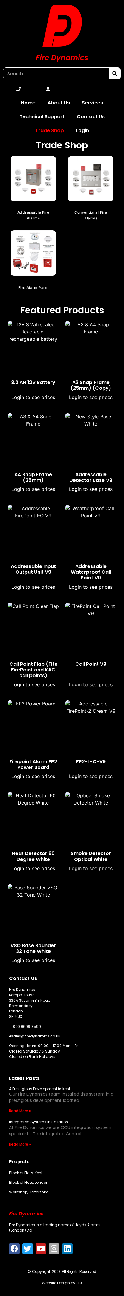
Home (28, 102)
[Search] (115, 73)
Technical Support (42, 116)
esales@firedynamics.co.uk (34, 1036)
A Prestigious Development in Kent (39, 1088)
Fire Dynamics (62, 58)
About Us (59, 102)
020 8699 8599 (27, 1026)
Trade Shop (49, 130)
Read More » (20, 1110)
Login (82, 130)
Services (92, 102)
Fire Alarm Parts (33, 287)
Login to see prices (33, 397)
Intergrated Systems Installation (38, 1121)
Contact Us (91, 116)
